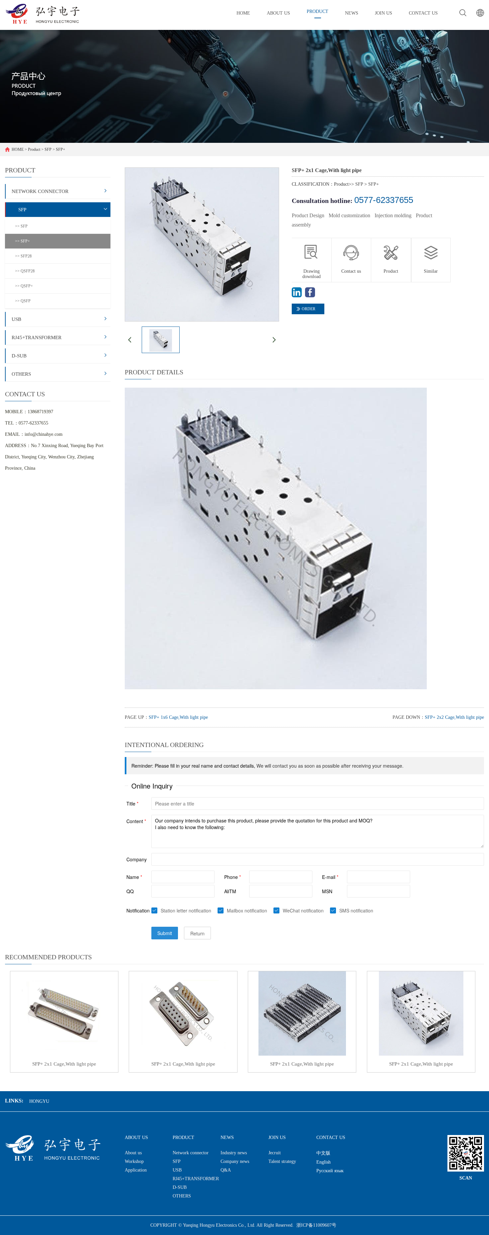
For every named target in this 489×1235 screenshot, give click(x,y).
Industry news (234, 1152)
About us (136, 1137)
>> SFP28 (23, 256)
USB (16, 319)
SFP (48, 149)
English (323, 1162)
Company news (235, 1161)
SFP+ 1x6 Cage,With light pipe (178, 717)
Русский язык (330, 1170)
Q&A (226, 1170)
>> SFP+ (22, 241)
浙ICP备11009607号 (316, 1225)
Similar (431, 271)
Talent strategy (282, 1161)
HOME (18, 149)
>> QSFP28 (25, 271)
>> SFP (21, 226)
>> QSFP (23, 301)
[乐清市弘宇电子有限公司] (42, 13)
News (227, 1137)
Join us (277, 1137)
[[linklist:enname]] (297, 296)
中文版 (323, 1153)
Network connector (40, 191)
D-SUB (19, 355)
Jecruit (274, 1152)
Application (136, 1170)
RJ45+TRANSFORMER (37, 337)
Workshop (134, 1161)
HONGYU (39, 1101)
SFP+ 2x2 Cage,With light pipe (454, 717)
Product (34, 149)
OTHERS (21, 374)
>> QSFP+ (24, 286)
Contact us (351, 271)
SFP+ (60, 149)
